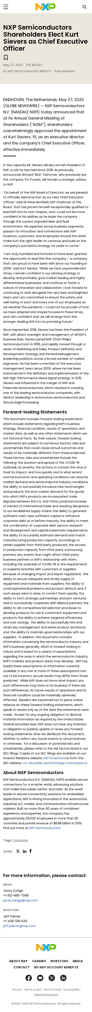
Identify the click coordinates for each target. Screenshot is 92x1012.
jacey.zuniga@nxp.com (20, 900)
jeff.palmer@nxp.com (19, 926)
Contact (21, 967)
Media (78, 961)
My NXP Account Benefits (56, 967)
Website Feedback (46, 995)
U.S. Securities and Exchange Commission (54, 763)
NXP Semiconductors (44, 828)
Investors (59, 961)
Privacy (17, 989)
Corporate (20, 840)
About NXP (18, 961)
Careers (39, 961)
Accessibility (71, 989)
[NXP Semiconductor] (45, 6)
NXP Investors (53, 758)
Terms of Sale (52, 989)
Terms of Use (32, 989)
